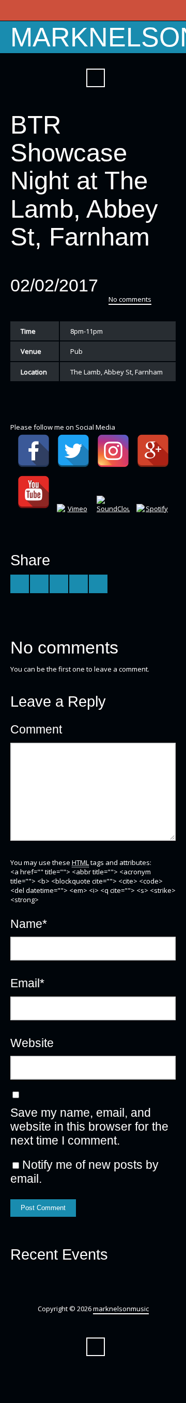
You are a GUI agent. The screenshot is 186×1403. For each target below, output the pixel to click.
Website (32, 1043)
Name (28, 924)
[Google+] (153, 450)
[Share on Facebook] (39, 584)
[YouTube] (33, 492)
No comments (130, 299)
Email (27, 983)
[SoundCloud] (113, 512)
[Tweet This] (19, 584)
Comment (36, 729)
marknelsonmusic (121, 1308)
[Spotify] (153, 520)
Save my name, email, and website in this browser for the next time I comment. (89, 1126)
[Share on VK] (98, 584)
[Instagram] (113, 450)
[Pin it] (78, 584)
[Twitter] (73, 450)
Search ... (95, 78)
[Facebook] (33, 450)
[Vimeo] (73, 520)
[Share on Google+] (59, 584)
